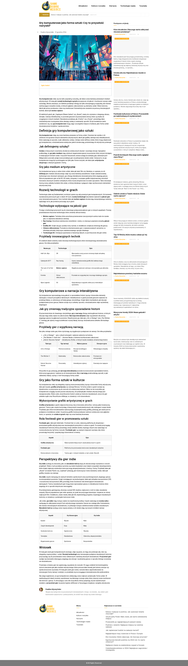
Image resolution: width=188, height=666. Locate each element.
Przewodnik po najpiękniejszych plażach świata (123, 622)
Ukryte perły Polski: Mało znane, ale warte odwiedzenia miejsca (126, 618)
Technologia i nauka (127, 6)
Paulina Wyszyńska (120, 34)
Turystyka (143, 6)
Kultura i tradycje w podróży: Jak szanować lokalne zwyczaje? (70, 14)
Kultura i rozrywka (98, 6)
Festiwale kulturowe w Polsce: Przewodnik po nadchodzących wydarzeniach (131, 115)
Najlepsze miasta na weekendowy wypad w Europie (125, 645)
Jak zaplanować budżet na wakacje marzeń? (122, 630)
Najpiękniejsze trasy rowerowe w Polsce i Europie (124, 634)
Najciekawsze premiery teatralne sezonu (130, 273)
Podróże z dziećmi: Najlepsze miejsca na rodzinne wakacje (124, 626)
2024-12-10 (132, 34)
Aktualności (83, 6)
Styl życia (112, 6)
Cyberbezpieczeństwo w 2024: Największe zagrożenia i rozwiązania (126, 649)
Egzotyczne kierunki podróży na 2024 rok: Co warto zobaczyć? (125, 641)
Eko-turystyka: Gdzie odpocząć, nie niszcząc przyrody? (126, 637)
